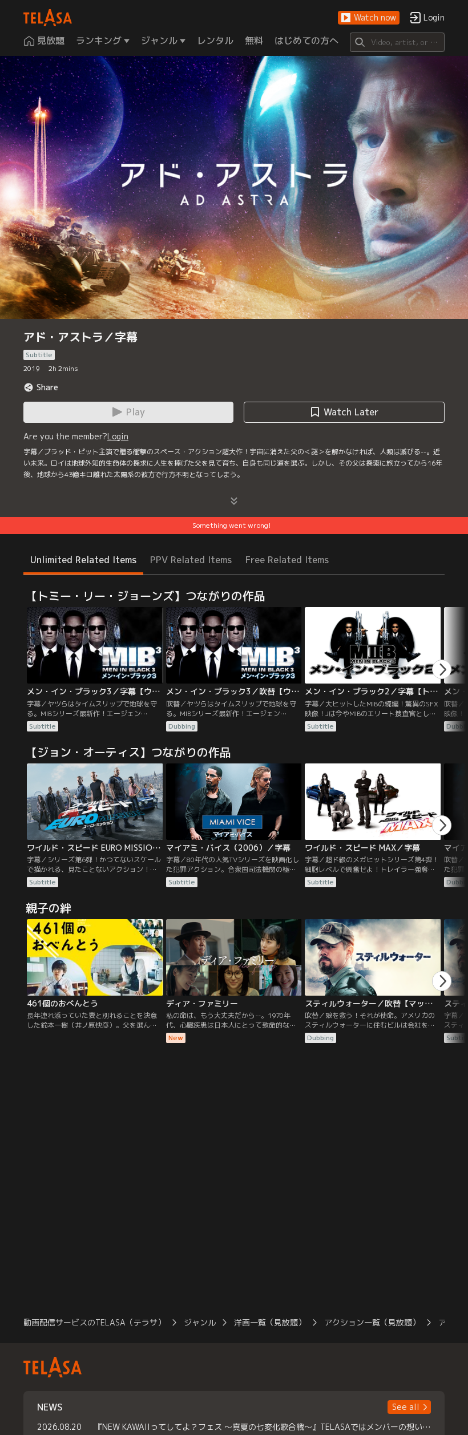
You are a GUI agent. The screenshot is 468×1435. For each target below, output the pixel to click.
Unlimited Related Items (83, 559)
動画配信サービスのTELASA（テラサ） (94, 1322)
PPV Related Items (191, 559)
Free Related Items (287, 559)
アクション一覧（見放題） (372, 1322)
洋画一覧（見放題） (270, 1322)
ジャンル (200, 1322)
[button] (369, 18)
